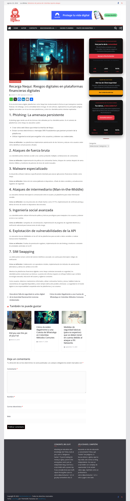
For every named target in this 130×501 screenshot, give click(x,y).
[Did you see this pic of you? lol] (19, 312)
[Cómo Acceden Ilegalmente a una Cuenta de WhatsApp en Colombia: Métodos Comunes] (46, 312)
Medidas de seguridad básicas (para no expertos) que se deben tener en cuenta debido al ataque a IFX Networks (73, 335)
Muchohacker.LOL (47, 28)
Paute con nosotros (85, 28)
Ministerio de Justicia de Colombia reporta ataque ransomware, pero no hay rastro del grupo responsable (46, 4)
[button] (55, 28)
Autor (23, 28)
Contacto (33, 28)
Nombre (11, 397)
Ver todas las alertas (106, 92)
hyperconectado (27, 95)
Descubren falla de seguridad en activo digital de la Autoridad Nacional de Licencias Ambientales (27, 297)
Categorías (92, 143)
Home (16, 28)
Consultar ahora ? (106, 117)
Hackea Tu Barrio (66, 28)
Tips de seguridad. (15, 81)
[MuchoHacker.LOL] (9, 28)
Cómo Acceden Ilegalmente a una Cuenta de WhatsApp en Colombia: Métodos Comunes (67, 295)
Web (9, 416)
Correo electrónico (15, 406)
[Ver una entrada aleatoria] (120, 28)
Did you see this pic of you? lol (18, 334)
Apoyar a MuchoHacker (106, 56)
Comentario (12, 369)
